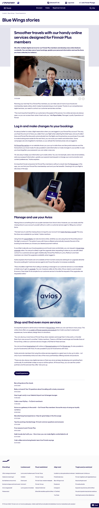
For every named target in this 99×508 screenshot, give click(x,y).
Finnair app (74, 164)
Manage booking (51, 346)
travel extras (31, 346)
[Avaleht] (8, 3)
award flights (28, 239)
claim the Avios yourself (68, 232)
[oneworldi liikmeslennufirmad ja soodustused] (18, 3)
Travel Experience (21, 13)
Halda (47, 8)
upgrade (32, 269)
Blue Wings (11, 13)
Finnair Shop (51, 328)
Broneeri (39, 8)
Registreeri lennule (59, 8)
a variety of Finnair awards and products (42, 330)
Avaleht (4, 13)
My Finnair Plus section (21, 145)
